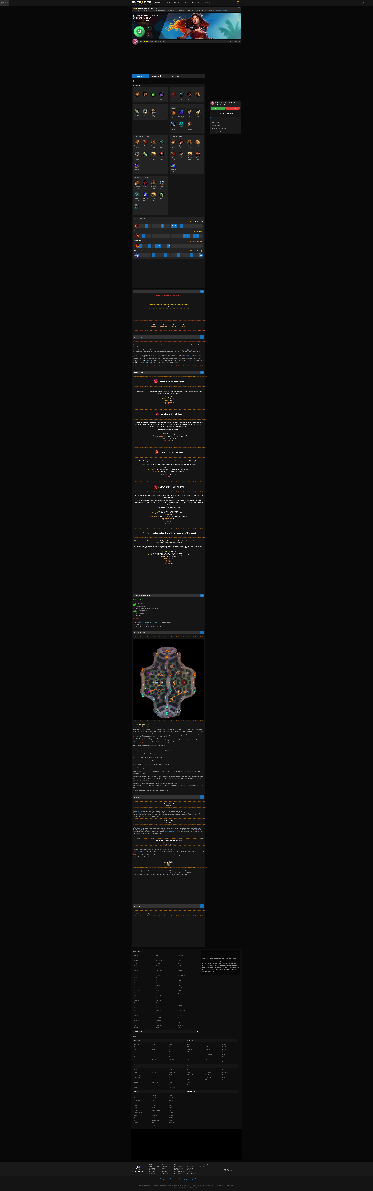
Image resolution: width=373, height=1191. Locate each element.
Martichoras (155, 1082)
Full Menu (209, 3)
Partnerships (198, 1179)
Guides (167, 3)
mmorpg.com (190, 1165)
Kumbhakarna (191, 1057)
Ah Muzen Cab (138, 1070)
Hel (170, 1105)
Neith (135, 1005)
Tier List (177, 3)
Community (196, 3)
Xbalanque (159, 1025)
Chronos (158, 975)
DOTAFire (164, 1166)
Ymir (157, 1027)
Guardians (190, 1040)
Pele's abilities (216, 125)
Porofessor (152, 1168)
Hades (158, 985)
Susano (180, 1018)
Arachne (147, 360)
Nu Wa (180, 1005)
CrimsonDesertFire (204, 1165)
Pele (238, 42)
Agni (157, 955)
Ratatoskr (181, 1013)
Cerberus (180, 970)
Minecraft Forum (179, 1168)
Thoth (170, 1120)
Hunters (136, 1066)
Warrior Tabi (138, 811)
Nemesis (158, 1005)
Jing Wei (136, 995)
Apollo (180, 960)
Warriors (189, 1066)
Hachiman (154, 1077)
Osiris (180, 1008)
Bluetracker (190, 1166)
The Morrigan (182, 1020)
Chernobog (137, 1075)
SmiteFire (164, 1165)
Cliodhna (171, 1047)
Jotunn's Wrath (139, 851)
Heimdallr (172, 1077)
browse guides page (221, 10)
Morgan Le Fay (160, 1003)
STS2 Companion (192, 1173)
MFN (5, 3)
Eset (157, 980)
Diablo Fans (190, 1170)
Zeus (179, 1027)
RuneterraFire (153, 1173)
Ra (135, 1013)
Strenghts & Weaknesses (219, 129)
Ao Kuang (136, 1098)
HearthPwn (190, 1168)
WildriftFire (152, 1171)
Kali (179, 995)
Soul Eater (154, 623)
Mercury (158, 1000)
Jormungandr (159, 995)
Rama (157, 1013)
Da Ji (157, 978)
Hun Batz (158, 990)
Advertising (182, 1179)
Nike (188, 1080)
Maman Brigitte (156, 1110)
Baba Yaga (172, 1098)
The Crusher (138, 855)
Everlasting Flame (189, 355)
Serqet (171, 1057)
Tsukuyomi (159, 1023)
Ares (135, 963)
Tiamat (136, 1122)
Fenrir (180, 980)
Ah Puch (180, 955)
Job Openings (190, 1179)
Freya (170, 1103)
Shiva (188, 1082)
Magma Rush (147, 742)
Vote (149, 29)
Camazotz (154, 1047)
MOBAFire (152, 1165)
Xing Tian (180, 1025)
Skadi (135, 1087)
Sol (135, 1018)
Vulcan (136, 1025)
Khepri (136, 998)
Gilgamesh (181, 983)
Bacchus (136, 968)
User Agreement (164, 1179)
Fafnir (206, 1052)
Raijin (153, 1117)
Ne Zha (180, 1003)
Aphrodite (159, 960)
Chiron (136, 975)
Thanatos (158, 1020)
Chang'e (154, 1100)
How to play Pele (216, 132)
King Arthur (192, 350)
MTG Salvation (178, 1166)
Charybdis (172, 1072)
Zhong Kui (154, 1125)
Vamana (207, 1085)
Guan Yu (136, 985)
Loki (138, 362)
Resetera (164, 1168)
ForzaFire (164, 1171)
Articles (211, 1179)
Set (135, 1059)
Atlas (157, 965)
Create (158, 3)
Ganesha (136, 983)
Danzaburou (181, 978)
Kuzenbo (207, 1057)
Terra (223, 1059)
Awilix (180, 965)
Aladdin (136, 958)
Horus (158, 988)
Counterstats (152, 1170)
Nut (135, 1008)
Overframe (190, 1171)
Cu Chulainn (181, 975)
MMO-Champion (178, 1173)
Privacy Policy (174, 1179)
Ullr (179, 1023)
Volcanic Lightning (154, 626)
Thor (135, 1023)
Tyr (188, 1085)
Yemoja (136, 1027)
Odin (157, 1008)
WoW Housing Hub (179, 1171)
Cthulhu (189, 1052)
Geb (157, 983)
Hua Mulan (137, 990)
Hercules (136, 988)
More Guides (175, 76)
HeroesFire (165, 1173)
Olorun (136, 1115)
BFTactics (177, 1165)
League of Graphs (154, 1166)
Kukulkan (158, 998)
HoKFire (201, 1166)
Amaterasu (159, 958)
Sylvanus (136, 1020)
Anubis (136, 960)
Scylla (157, 1015)
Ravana (136, 1015)
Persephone (155, 1115)
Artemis (158, 963)
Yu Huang (171, 1122)
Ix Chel (136, 993)
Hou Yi (180, 988)
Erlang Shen (225, 1072)
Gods (186, 3)
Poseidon (158, 1010)
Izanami (158, 993)
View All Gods (138, 1031)
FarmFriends (165, 1170)
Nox (153, 1112)
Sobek (180, 1015)
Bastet (180, 968)
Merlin (180, 1000)
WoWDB (176, 1170)
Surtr (223, 1082)
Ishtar (180, 990)
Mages (136, 1091)
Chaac (158, 973)
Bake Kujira (225, 1047)
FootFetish (145, 42)
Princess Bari (182, 1010)
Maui (223, 1057)
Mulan (224, 1077)
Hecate (180, 985)
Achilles (136, 955)
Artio (199, 350)
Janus (179, 993)
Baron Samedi (160, 968)
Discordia (136, 980)
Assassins (137, 1040)
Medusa (136, 1000)
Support (205, 1179)
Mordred (136, 1003)
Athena (136, 965)
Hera (135, 1107)
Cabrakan (159, 970)
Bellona (136, 970)
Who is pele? (215, 122)
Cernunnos (137, 973)
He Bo (153, 1105)
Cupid (135, 978)
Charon (180, 973)
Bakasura (171, 1044)
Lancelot (136, 1052)
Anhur (180, 958)
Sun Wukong (159, 1018)
